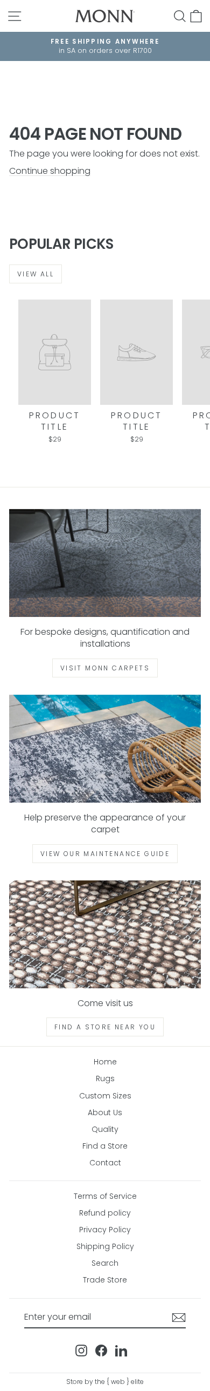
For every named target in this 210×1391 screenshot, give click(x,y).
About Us (105, 1112)
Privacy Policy (105, 1229)
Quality (105, 1129)
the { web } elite (119, 1381)
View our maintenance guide (105, 853)
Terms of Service (105, 1196)
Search (105, 1263)
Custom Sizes (105, 1095)
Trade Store (105, 1279)
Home (105, 1061)
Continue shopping (49, 171)
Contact (105, 1162)
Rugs (105, 1078)
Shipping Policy (105, 1246)
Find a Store (105, 1146)
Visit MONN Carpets (105, 668)
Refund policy (105, 1212)
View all (35, 274)
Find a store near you (105, 1027)
